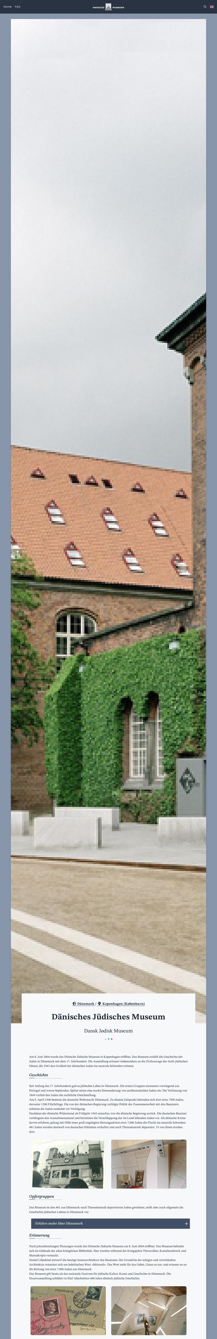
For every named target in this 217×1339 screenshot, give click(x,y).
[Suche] (205, 7)
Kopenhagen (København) (123, 1004)
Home (7, 7)
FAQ (17, 7)
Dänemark (85, 1004)
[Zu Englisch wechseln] (212, 7)
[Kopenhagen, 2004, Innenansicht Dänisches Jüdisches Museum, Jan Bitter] (148, 1164)
